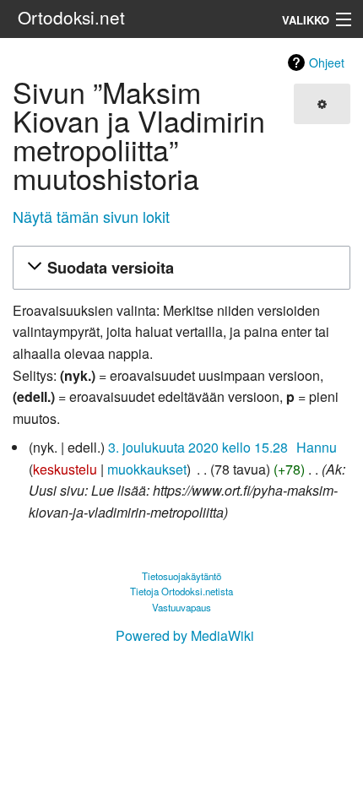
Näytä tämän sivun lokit (91, 216)
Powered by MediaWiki (185, 635)
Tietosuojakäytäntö (181, 576)
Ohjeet (326, 62)
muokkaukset (147, 469)
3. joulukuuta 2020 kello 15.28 (198, 447)
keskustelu (65, 469)
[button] (178, 268)
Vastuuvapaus (181, 607)
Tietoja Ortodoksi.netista (181, 591)
